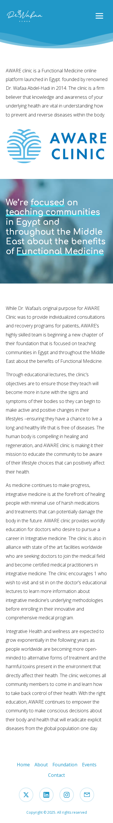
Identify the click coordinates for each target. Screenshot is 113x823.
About (41, 764)
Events (89, 764)
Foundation (64, 764)
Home (23, 764)
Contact (56, 775)
